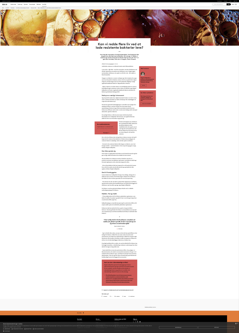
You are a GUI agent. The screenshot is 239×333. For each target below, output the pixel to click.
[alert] (119, 327)
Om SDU (44, 4)
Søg (229, 4)
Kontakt (143, 85)
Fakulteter (13, 7)
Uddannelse (13, 4)
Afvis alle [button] (216, 327)
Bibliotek (39, 4)
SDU (3, 7)
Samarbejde (32, 4)
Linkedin (118, 296)
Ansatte (225, 1)
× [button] (237, 323)
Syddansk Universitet (6, 1)
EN (236, 1)
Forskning (20, 4)
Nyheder (26, 4)
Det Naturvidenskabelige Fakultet (22, 7)
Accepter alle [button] (178, 327)
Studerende (219, 1)
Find (230, 1)
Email (125, 296)
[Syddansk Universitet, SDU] (4, 4)
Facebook (105, 296)
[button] (3, 329)
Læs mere (19, 327)
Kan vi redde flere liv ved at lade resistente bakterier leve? (49, 7)
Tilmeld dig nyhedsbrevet (146, 103)
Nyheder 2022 (33, 7)
